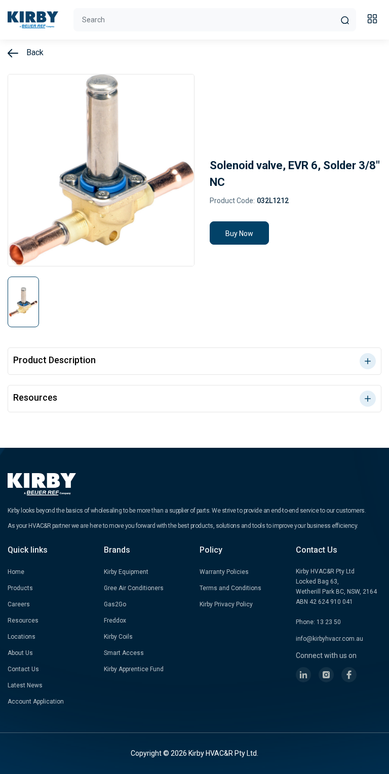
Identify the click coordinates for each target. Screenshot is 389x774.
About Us (20, 652)
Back (34, 52)
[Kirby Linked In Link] (303, 674)
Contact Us (23, 669)
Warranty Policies (224, 571)
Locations (21, 636)
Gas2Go (115, 604)
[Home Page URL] (33, 19)
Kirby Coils (118, 636)
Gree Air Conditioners (134, 588)
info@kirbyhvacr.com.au (329, 638)
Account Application (36, 701)
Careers (19, 604)
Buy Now (239, 233)
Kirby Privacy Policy (226, 604)
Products (20, 588)
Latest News (25, 685)
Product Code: (232, 201)
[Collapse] (373, 20)
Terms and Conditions (230, 588)
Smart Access (124, 652)
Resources (23, 620)
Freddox (115, 620)
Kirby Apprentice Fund (134, 669)
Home (16, 571)
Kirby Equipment (126, 571)
